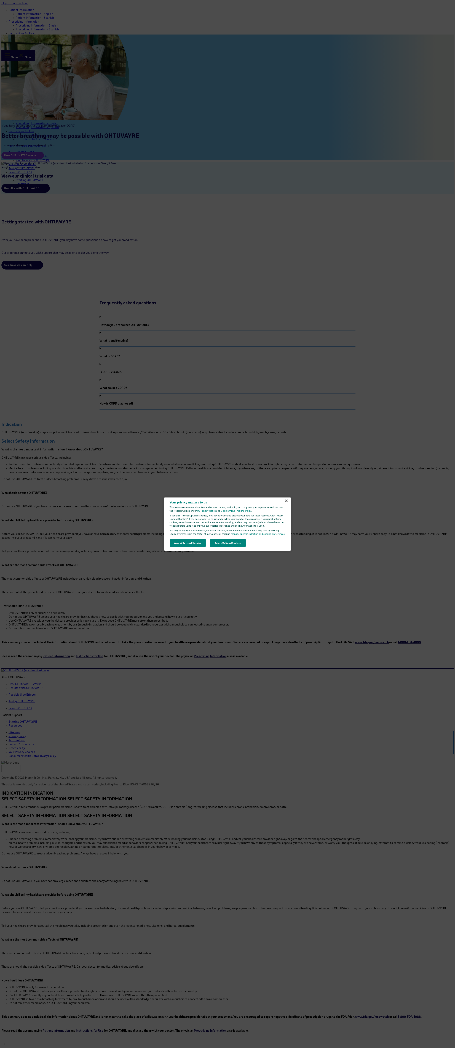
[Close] (286, 501)
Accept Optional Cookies (187, 543)
